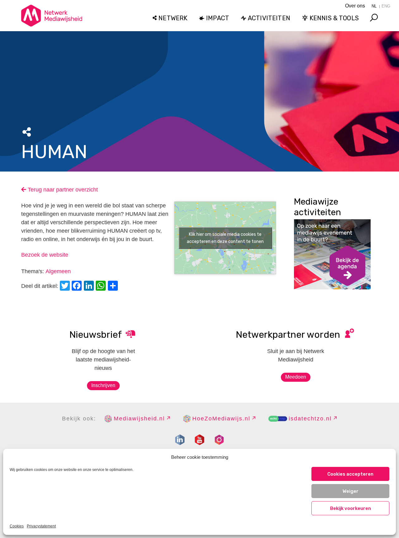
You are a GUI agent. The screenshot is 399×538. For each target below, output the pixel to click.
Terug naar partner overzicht (62, 190)
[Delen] (114, 286)
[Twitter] (66, 286)
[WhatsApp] (102, 286)
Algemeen (58, 271)
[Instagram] (219, 439)
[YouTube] (199, 439)
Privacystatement (41, 526)
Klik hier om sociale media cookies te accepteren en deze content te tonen (225, 238)
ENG (386, 6)
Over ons (355, 5)
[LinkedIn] (90, 286)
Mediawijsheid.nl (139, 418)
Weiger (350, 491)
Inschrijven (103, 385)
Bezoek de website (44, 255)
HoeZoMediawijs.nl (221, 418)
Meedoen (295, 377)
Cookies (17, 526)
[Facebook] (78, 286)
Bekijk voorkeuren (350, 508)
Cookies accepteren (350, 474)
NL (374, 6)
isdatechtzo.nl (310, 418)
